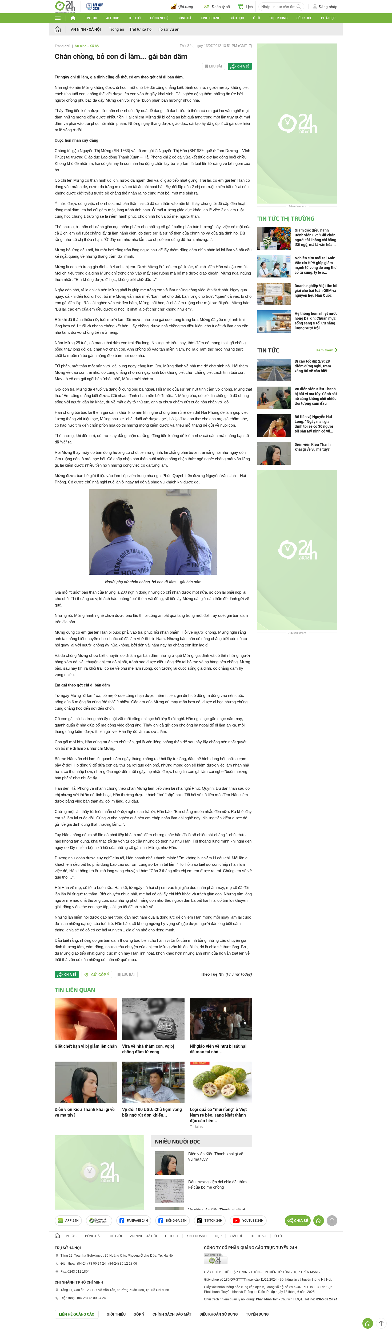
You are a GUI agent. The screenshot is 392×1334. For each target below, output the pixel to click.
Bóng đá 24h (176, 1220)
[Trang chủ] (63, 29)
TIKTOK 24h (213, 1220)
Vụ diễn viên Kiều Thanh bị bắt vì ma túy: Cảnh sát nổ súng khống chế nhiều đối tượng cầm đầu (316, 396)
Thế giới (134, 18)
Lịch (249, 7)
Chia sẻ (243, 66)
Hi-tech (171, 1236)
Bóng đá (184, 18)
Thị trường (278, 18)
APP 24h (72, 1220)
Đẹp (218, 1236)
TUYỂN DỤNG (257, 1314)
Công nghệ (159, 18)
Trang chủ (62, 46)
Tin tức (91, 18)
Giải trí (236, 1236)
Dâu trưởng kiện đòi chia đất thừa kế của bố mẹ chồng (217, 1184)
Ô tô (256, 18)
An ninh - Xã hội (86, 29)
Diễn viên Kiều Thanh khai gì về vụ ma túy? (85, 1112)
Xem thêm (324, 350)
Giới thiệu (116, 1314)
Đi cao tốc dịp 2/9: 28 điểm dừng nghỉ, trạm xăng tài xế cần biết (313, 366)
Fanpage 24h (137, 1220)
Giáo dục (237, 18)
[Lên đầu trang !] (381, 1323)
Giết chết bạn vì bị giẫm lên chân (86, 1046)
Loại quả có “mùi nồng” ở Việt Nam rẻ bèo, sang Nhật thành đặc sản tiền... (218, 1115)
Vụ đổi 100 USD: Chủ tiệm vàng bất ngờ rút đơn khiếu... (152, 1112)
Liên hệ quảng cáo (76, 1314)
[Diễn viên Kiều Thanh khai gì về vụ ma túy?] (86, 1082)
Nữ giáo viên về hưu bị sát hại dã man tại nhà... (218, 1049)
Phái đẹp (328, 18)
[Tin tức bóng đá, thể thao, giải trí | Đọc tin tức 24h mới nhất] (65, 6)
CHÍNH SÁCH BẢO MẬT (172, 1314)
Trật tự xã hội (140, 29)
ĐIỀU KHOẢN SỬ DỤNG (218, 1314)
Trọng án (116, 29)
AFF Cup (112, 18)
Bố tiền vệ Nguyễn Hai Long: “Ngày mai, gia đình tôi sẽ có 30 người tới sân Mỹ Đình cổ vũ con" (314, 424)
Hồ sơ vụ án (168, 29)
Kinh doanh (211, 18)
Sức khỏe (304, 18)
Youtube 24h (252, 1220)
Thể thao (258, 1236)
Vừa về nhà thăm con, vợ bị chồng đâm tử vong (148, 1049)
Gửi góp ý (100, 974)
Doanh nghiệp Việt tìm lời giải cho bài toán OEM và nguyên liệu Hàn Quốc (316, 290)
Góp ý (139, 1314)
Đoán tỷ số (221, 7)
